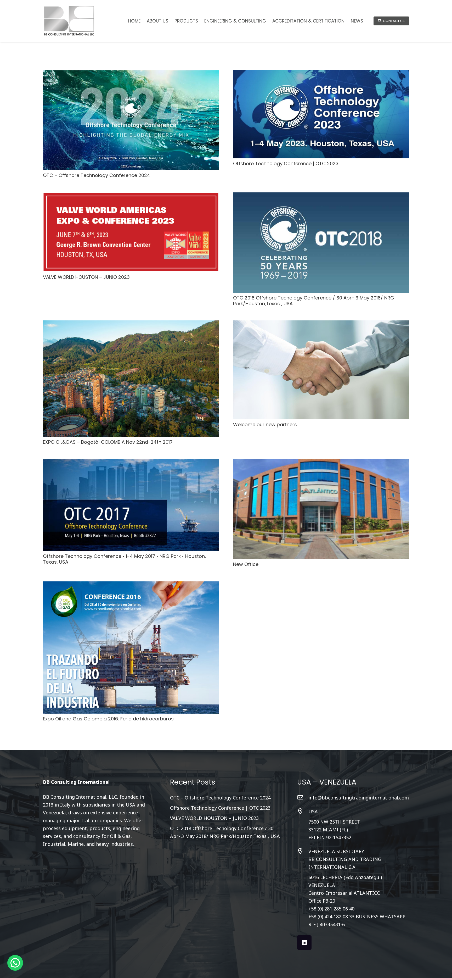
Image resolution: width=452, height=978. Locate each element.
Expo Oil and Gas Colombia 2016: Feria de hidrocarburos (108, 718)
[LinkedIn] (304, 942)
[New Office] (321, 463)
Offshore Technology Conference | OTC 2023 (285, 163)
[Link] (69, 21)
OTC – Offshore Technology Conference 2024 (96, 175)
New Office (245, 564)
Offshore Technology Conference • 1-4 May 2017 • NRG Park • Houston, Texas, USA (124, 559)
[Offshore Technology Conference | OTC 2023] (321, 74)
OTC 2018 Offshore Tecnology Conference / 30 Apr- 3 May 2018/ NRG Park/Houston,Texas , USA (313, 300)
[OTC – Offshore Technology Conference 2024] (131, 74)
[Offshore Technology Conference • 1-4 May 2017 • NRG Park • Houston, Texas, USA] (131, 463)
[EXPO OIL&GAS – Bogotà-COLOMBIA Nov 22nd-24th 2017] (131, 324)
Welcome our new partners (265, 424)
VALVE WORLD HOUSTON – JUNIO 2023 (86, 277)
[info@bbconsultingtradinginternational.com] (302, 798)
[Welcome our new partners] (321, 324)
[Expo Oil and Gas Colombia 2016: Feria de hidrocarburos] (131, 585)
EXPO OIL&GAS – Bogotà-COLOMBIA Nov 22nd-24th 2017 (108, 442)
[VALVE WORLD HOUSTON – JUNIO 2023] (131, 196)
